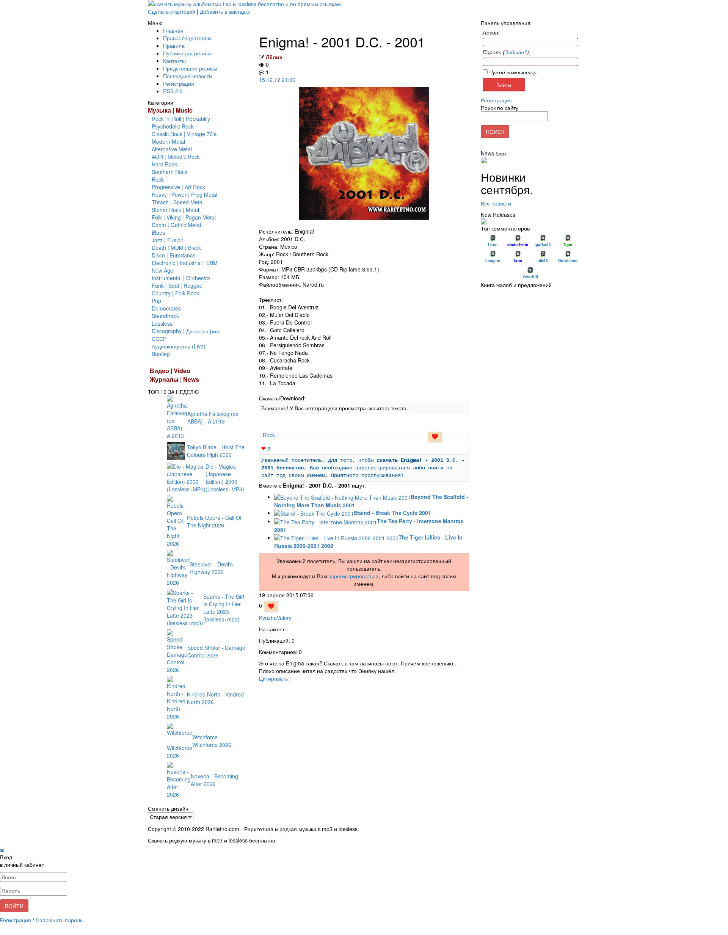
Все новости (496, 203)
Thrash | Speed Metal (178, 202)
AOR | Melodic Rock (176, 156)
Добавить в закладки (225, 11)
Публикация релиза (187, 53)
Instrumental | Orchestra (181, 278)
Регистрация (178, 83)
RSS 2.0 (173, 91)
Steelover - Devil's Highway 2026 (211, 568)
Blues (158, 232)
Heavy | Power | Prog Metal (184, 194)
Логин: (491, 32)
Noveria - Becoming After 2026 (214, 780)
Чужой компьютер (512, 72)
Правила (174, 45)
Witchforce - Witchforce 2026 (211, 740)
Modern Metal (168, 141)
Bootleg (161, 354)
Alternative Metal (172, 149)
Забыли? (516, 52)
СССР (159, 338)
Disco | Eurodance (174, 255)
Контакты (174, 60)
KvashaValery (275, 617)
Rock (158, 179)
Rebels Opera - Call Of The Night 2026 (214, 521)
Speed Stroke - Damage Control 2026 (216, 651)
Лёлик (274, 57)
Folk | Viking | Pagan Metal (184, 217)
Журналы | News (174, 379)
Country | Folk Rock (175, 293)
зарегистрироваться (353, 576)
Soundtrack (165, 316)
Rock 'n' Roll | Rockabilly (181, 118)
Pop (156, 300)
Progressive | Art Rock (178, 187)
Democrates (166, 308)
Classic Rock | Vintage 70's (184, 134)
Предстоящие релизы (190, 68)
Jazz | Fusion (168, 240)
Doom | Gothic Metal (176, 225)
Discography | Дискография (185, 331)
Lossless (162, 323)
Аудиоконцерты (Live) (179, 346)
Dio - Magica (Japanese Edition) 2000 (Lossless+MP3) (225, 478)
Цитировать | (275, 678)
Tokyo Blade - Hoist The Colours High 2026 (216, 450)
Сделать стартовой (171, 11)
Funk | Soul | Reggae (177, 285)
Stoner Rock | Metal (175, 209)
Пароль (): (506, 52)
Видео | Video (170, 370)
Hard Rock (164, 164)
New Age (162, 270)
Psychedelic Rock (173, 126)
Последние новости (187, 76)
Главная (173, 30)
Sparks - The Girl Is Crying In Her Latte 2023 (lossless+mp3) (223, 608)
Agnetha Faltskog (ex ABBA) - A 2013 (212, 417)
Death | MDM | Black (176, 247)
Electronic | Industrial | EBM (185, 263)
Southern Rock (169, 172)
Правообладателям (187, 38)
